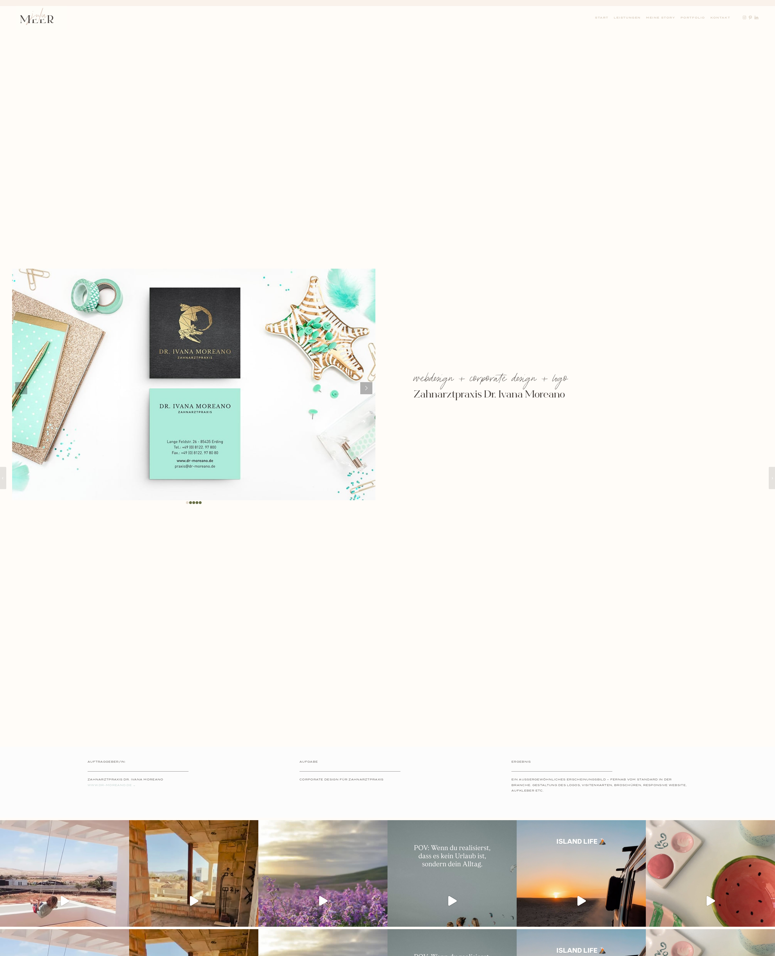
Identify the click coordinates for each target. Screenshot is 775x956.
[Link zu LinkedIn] (756, 18)
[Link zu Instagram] (744, 18)
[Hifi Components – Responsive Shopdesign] (3, 478)
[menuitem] (601, 18)
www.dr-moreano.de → (112, 785)
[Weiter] (366, 388)
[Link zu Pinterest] (750, 18)
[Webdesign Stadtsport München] (772, 478)
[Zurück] (21, 388)
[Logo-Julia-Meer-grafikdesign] (41, 18)
